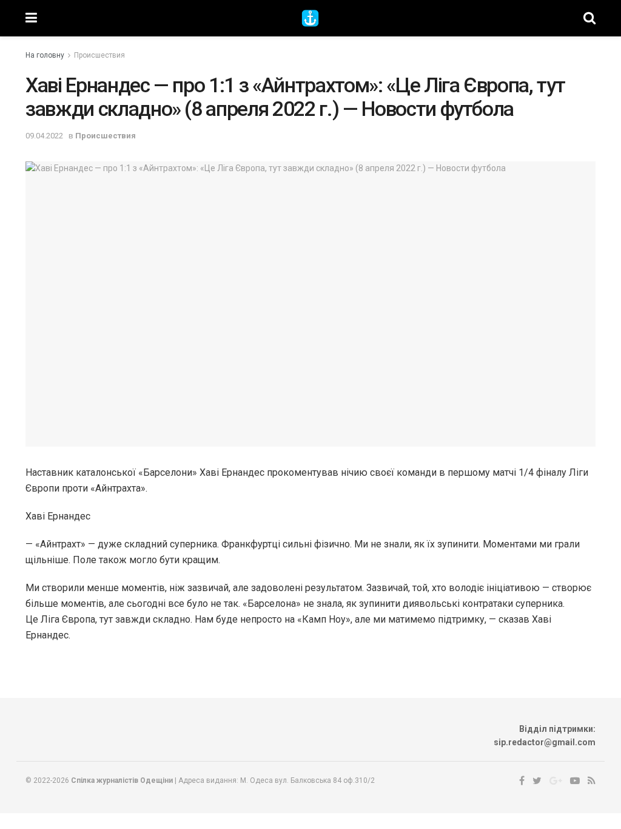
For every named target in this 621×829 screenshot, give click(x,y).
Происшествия (99, 55)
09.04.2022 (44, 135)
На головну (44, 55)
